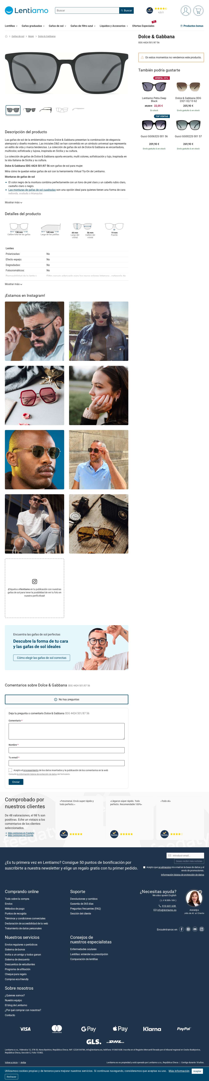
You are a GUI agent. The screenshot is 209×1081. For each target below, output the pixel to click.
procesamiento (31, 770)
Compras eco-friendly (17, 979)
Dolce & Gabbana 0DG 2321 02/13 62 (188, 99)
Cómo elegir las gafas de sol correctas (41, 658)
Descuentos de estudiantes (20, 964)
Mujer (31, 36)
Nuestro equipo (13, 1000)
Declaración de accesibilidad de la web (26, 923)
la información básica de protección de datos (37, 774)
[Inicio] (6, 36)
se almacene (164, 867)
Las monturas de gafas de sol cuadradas (32, 190)
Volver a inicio (11, 1062)
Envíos (8, 903)
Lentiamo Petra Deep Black (154, 99)
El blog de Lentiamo (16, 1005)
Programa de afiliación (17, 969)
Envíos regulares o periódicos (21, 944)
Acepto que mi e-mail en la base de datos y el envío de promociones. (175, 869)
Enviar (16, 782)
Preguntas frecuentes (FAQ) (85, 908)
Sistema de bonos (15, 949)
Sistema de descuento (17, 959)
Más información (179, 1071)
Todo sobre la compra (17, 899)
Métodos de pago (14, 908)
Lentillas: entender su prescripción (89, 954)
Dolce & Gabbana (47, 36)
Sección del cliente (80, 913)
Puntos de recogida (15, 913)
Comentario (15, 720)
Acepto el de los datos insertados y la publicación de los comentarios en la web (58, 772)
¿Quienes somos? (15, 995)
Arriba (23, 1062)
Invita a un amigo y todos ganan (23, 954)
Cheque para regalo (16, 974)
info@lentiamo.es (166, 910)
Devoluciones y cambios (83, 899)
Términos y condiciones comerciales (25, 918)
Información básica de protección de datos (182, 874)
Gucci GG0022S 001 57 (188, 136)
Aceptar (197, 1071)
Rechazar (11, 1076)
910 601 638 (169, 905)
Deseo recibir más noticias (189, 861)
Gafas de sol (18, 36)
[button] (13, 110)
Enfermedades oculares (83, 949)
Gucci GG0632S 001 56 (154, 136)
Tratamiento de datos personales (23, 928)
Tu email (14, 757)
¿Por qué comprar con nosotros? (23, 1010)
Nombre (13, 744)
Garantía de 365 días (81, 903)
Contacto (10, 1015)
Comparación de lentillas (84, 959)
